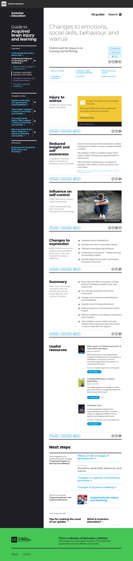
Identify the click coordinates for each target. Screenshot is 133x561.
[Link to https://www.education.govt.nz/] (21, 540)
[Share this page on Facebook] (113, 61)
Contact (27, 554)
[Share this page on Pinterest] (119, 61)
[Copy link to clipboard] (109, 61)
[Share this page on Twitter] (116, 61)
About (14, 554)
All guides (97, 14)
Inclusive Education (18, 14)
